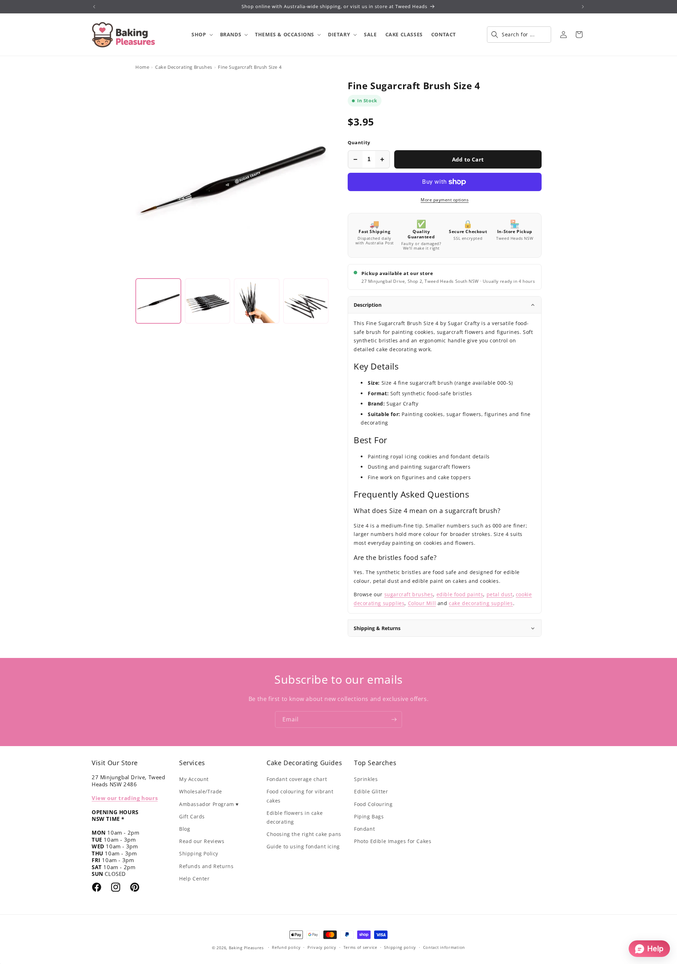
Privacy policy (321, 947)
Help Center (194, 878)
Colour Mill (422, 603)
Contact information (444, 947)
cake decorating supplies (481, 603)
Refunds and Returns (206, 866)
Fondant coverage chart (297, 779)
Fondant (364, 828)
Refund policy (286, 947)
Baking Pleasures (246, 947)
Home (142, 67)
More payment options (445, 200)
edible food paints (460, 594)
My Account (194, 779)
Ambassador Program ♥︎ (209, 804)
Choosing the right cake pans (304, 834)
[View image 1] (158, 301)
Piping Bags (369, 816)
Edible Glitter (371, 791)
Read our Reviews (202, 841)
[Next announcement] (583, 6)
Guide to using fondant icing (303, 846)
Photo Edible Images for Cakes (392, 841)
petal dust (500, 594)
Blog (184, 828)
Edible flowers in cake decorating (295, 817)
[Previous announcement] (94, 6)
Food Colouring (373, 804)
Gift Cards (192, 816)
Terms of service (360, 947)
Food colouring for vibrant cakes (300, 796)
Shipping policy (400, 947)
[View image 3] (257, 301)
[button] (201, 34)
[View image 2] (208, 301)
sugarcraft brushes (408, 594)
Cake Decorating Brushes (183, 67)
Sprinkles (366, 779)
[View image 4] (306, 301)
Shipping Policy (198, 853)
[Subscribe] (394, 719)
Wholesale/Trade (200, 791)
